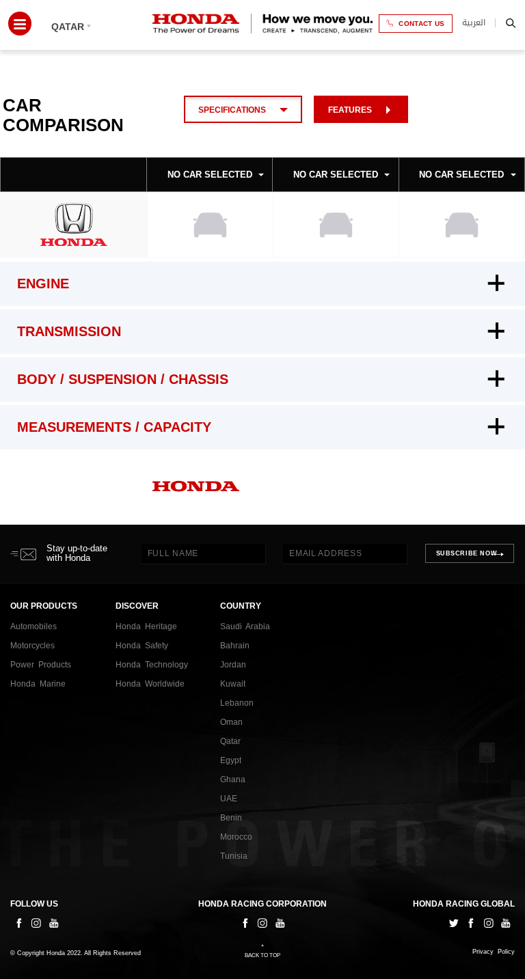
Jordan (233, 665)
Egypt (230, 760)
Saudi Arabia (245, 626)
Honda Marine (38, 684)
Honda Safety (142, 646)
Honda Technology (152, 665)
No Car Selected (209, 174)
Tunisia (233, 856)
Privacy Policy (493, 952)
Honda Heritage (146, 626)
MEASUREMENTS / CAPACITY (114, 427)
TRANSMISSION (69, 331)
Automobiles (33, 626)
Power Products (40, 665)
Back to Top (262, 955)
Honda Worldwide (150, 684)
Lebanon (237, 703)
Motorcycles (32, 646)
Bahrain (235, 646)
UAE (228, 799)
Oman (231, 722)
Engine (43, 283)
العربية (473, 22)
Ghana (232, 779)
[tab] (262, 284)
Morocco (236, 837)
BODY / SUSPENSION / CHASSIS (122, 379)
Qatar (230, 741)
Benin (231, 818)
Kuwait (232, 684)
